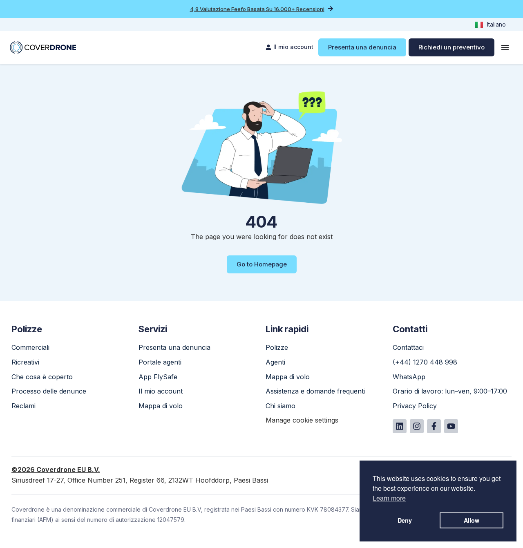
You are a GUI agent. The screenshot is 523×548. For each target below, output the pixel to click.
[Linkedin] (400, 426)
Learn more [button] (389, 498)
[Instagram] (417, 426)
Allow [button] (471, 520)
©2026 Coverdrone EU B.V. (55, 469)
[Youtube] (451, 426)
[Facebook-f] (434, 426)
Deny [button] (405, 520)
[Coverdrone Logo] (43, 47)
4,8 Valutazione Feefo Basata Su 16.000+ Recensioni (257, 9)
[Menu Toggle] (505, 47)
